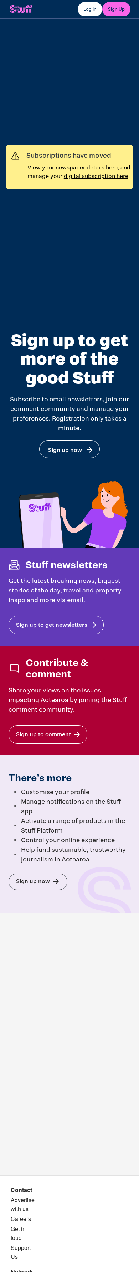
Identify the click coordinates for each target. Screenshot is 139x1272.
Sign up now (65, 450)
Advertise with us (23, 1204)
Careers (21, 1219)
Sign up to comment (43, 734)
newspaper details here (87, 167)
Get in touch (18, 1233)
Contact (21, 1190)
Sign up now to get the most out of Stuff (33, 881)
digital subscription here (96, 176)
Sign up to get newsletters (51, 624)
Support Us (21, 1252)
